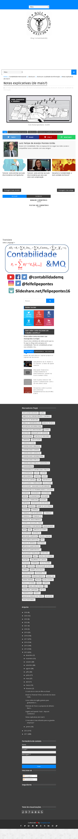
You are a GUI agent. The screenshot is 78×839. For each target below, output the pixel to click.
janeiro (28, 727)
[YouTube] (30, 2)
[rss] (44, 825)
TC (46, 586)
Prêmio (25, 569)
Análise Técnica (48, 423)
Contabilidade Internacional (17, 77)
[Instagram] (34, 2)
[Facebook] (38, 2)
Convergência (28, 466)
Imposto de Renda (40, 529)
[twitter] (24, 825)
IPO (42, 539)
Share (31, 137)
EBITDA (25, 496)
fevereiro (29, 688)
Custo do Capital (29, 479)
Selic (39, 583)
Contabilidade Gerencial (31, 453)
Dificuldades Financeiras (32, 483)
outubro (29, 662)
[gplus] (28, 825)
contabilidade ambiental (31, 446)
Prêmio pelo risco (37, 569)
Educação (45, 496)
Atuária (47, 429)
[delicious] (56, 825)
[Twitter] (46, 2)
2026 (26, 612)
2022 (26, 622)
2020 (26, 629)
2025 (26, 616)
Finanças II (27, 516)
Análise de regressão (30, 419)
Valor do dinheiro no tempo (33, 596)
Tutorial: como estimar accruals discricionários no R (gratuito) (14, 174)
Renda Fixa (50, 576)
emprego (26, 503)
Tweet (13, 137)
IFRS (29, 529)
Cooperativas (27, 473)
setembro (29, 665)
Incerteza (26, 533)
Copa (36, 473)
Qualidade (26, 576)
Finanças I (48, 513)
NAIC (35, 556)
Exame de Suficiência (44, 506)
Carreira (26, 439)
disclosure (31, 77)
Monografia (27, 556)
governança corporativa (32, 526)
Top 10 (42, 589)
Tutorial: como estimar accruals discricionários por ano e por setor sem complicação (38, 175)
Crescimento (27, 476)
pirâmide (35, 563)
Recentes (49, 351)
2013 (26, 652)
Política (31, 566)
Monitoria (45, 553)
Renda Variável (28, 579)
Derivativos (47, 479)
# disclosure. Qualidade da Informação (50, 132)
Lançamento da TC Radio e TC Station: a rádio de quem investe (43, 363)
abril (27, 682)
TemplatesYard (45, 823)
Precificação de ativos (44, 566)
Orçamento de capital (38, 559)
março (28, 685)
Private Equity (28, 573)
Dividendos (36, 493)
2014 (26, 649)
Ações (42, 413)
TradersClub (27, 593)
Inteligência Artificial (31, 539)
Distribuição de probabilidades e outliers (38, 489)
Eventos (32, 506)
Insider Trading (45, 536)
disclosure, (54, 88)
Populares (28, 351)
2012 (26, 731)
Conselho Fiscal (29, 443)
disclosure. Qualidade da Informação (48, 77)
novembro (29, 658)
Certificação (36, 439)
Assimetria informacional (32, 426)
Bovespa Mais (27, 436)
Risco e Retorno (29, 583)
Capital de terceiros (42, 436)
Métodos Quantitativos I (31, 549)
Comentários (39, 352)
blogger (14, 196)
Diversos (26, 493)
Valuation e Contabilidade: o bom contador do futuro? (62, 174)
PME (24, 566)
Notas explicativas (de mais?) (35, 717)
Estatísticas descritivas (40, 503)
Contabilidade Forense (31, 449)
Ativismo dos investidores (32, 429)
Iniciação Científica (30, 536)
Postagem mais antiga (65, 190)
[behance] (48, 825)
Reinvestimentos (38, 576)
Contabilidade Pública (31, 459)
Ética (25, 506)
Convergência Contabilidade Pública (36, 469)
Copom (43, 473)
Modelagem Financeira (31, 553)
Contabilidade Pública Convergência (36, 463)
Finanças (35, 509)
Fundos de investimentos (32, 519)
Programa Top (41, 573)
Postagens (28, 776)
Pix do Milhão (45, 563)
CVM (38, 479)
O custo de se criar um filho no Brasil (37, 691)
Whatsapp (68, 137)
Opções (25, 559)
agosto (28, 668)
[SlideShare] (42, 2)
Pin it (50, 137)
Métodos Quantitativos (31, 546)
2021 (26, 626)
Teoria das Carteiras (30, 589)
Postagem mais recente (12, 190)
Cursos (37, 476)
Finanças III (37, 516)
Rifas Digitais (48, 579)
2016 (26, 642)
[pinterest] (32, 825)
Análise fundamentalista (32, 423)
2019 (26, 632)
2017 (26, 639)
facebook (38, 196)
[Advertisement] (39, 54)
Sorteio (46, 583)
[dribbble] (40, 825)
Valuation (49, 596)
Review (38, 579)
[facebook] (20, 825)
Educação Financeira (30, 499)
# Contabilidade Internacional (17, 132)
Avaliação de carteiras (40, 433)
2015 (26, 646)
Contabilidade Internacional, (42, 88)
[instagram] (52, 825)
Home (5, 77)
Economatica (34, 496)
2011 (26, 734)
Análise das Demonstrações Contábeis (36, 416)
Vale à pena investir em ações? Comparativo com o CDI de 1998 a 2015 (43, 381)
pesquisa (26, 563)
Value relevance (28, 599)
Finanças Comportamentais (32, 513)
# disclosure (32, 132)
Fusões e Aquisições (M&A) (32, 523)
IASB (24, 529)
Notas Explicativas (46, 556)
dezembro (29, 655)
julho (28, 672)
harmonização (48, 526)
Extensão (26, 509)
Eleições (43, 499)
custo (44, 476)
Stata (25, 586)
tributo (37, 593)
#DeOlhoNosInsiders (30, 413)
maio (28, 678)
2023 (26, 619)
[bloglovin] (36, 825)
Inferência (36, 533)
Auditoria (26, 433)
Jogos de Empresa (29, 543)
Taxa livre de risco (36, 586)
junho (28, 675)
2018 (26, 636)
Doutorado (46, 493)
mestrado (41, 543)
